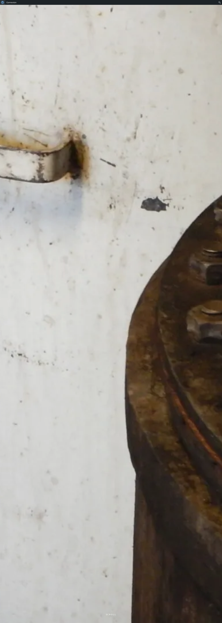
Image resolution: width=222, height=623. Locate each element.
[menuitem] (2, 2)
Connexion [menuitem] (11, 2)
